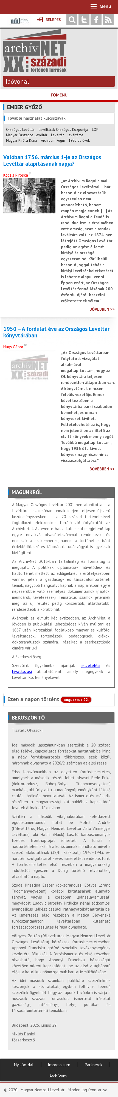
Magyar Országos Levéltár (26, 134)
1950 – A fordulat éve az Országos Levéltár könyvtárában (56, 332)
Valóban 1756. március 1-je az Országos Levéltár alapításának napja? (52, 160)
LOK (95, 129)
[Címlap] (35, 69)
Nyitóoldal (23, 1064)
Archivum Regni (53, 140)
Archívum (58, 1075)
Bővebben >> (102, 309)
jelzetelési (90, 665)
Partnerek (93, 1064)
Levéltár (57, 134)
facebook (96, 19)
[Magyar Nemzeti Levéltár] (19, 24)
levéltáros (75, 134)
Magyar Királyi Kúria (21, 140)
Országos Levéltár (20, 129)
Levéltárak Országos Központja (63, 129)
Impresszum (59, 1064)
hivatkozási (22, 671)
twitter (83, 19)
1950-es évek (79, 140)
